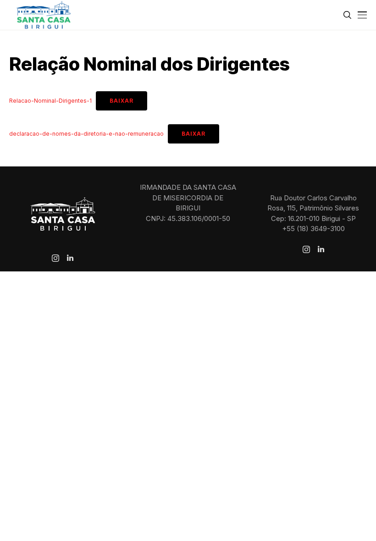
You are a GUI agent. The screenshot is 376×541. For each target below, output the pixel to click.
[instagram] (55, 258)
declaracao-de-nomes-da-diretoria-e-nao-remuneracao (86, 133)
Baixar (121, 100)
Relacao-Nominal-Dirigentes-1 (50, 100)
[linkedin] (70, 258)
